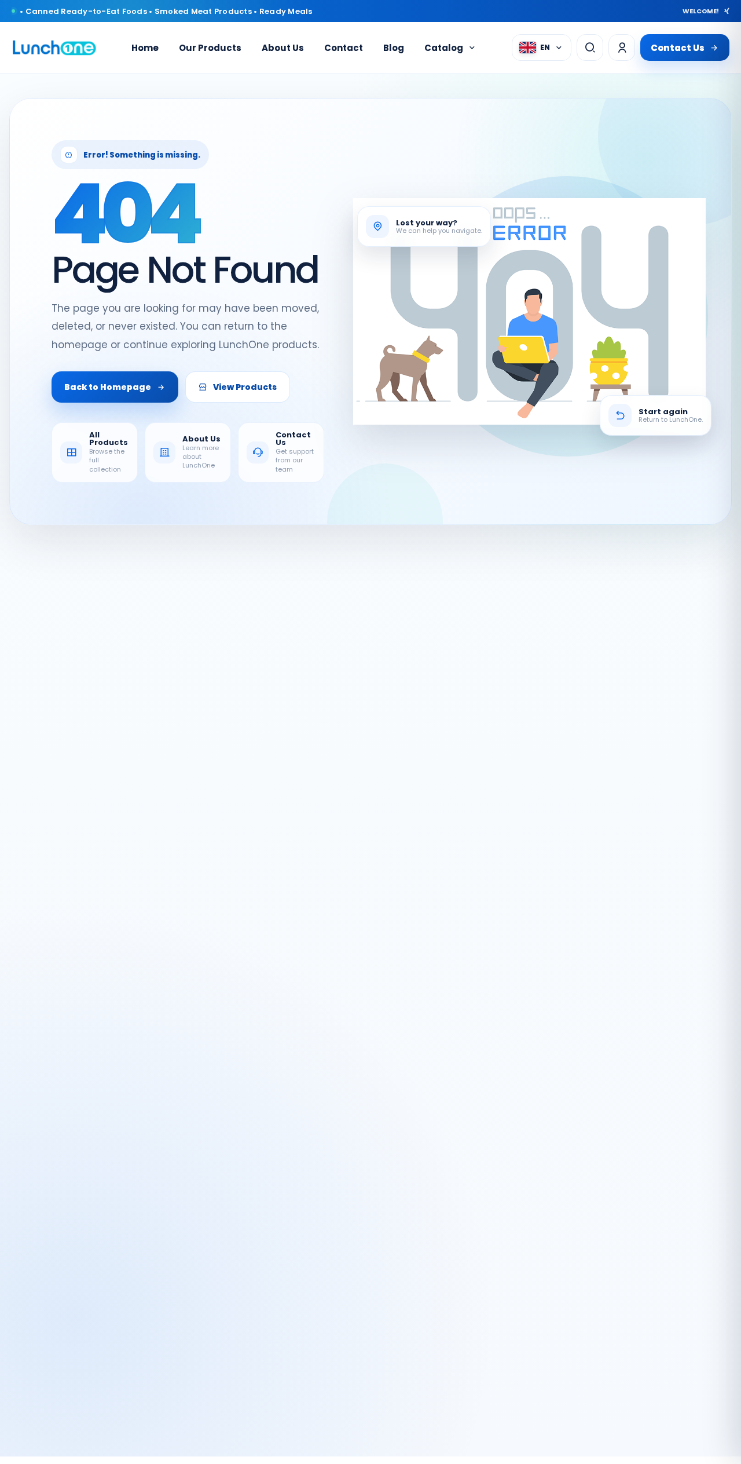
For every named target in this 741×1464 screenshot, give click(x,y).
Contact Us (678, 48)
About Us (283, 48)
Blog (393, 48)
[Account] (621, 47)
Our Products (210, 48)
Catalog (443, 48)
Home (145, 48)
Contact (343, 48)
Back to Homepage (107, 387)
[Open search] (590, 47)
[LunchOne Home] (54, 48)
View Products (245, 387)
